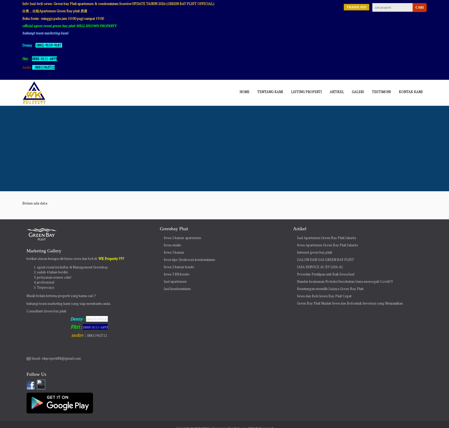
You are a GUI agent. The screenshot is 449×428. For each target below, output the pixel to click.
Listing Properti (306, 91)
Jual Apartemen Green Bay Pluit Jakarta (326, 237)
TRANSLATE (356, 7)
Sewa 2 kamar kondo (179, 267)
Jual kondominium (177, 288)
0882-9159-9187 (48, 45)
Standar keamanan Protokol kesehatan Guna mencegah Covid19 (345, 281)
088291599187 (97, 319)
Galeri (358, 91)
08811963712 (45, 67)
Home (244, 91)
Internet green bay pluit (314, 252)
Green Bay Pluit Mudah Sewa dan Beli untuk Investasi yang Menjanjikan (350, 303)
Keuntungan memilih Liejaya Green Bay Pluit (330, 288)
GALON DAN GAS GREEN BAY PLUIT (325, 259)
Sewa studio (172, 245)
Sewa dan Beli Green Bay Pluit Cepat (324, 296)
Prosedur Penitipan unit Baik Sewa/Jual (325, 274)
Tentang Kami (270, 91)
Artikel (337, 91)
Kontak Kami (411, 91)
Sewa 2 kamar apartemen (182, 237)
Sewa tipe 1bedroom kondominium (189, 259)
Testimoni (381, 91)
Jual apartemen (175, 281)
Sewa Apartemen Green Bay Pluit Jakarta (327, 245)
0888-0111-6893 (95, 327)
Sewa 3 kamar (174, 252)
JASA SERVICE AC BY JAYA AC (320, 267)
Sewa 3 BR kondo (176, 274)
